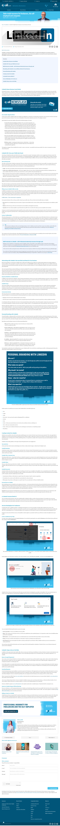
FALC (32, 817)
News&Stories (6, 24)
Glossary (17, 807)
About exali (47, 803)
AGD (32, 815)
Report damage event (6, 808)
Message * (4, 774)
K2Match (32, 809)
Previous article (9, 737)
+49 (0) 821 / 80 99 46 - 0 (8, 1)
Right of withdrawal (48, 813)
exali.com (6, 5)
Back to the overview (5, 50)
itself (6, 441)
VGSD (32, 813)
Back (30, 737)
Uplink (32, 811)
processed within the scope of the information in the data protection (28, 792)
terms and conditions (19, 676)
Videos (17, 805)
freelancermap (33, 805)
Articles (17, 803)
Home (3, 24)
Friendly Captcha (18, 785)
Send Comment (53, 788)
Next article (51, 737)
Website (3, 771)
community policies (54, 676)
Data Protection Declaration (50, 811)
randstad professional (35, 803)
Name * (3, 765)
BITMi (32, 807)
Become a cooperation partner (36, 819)
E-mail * (3, 768)
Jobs (46, 805)
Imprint (46, 809)
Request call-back (23, 1)
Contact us (38, 1)
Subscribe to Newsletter (20, 809)
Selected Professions (5, 807)
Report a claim (54, 1)
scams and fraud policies (17, 683)
